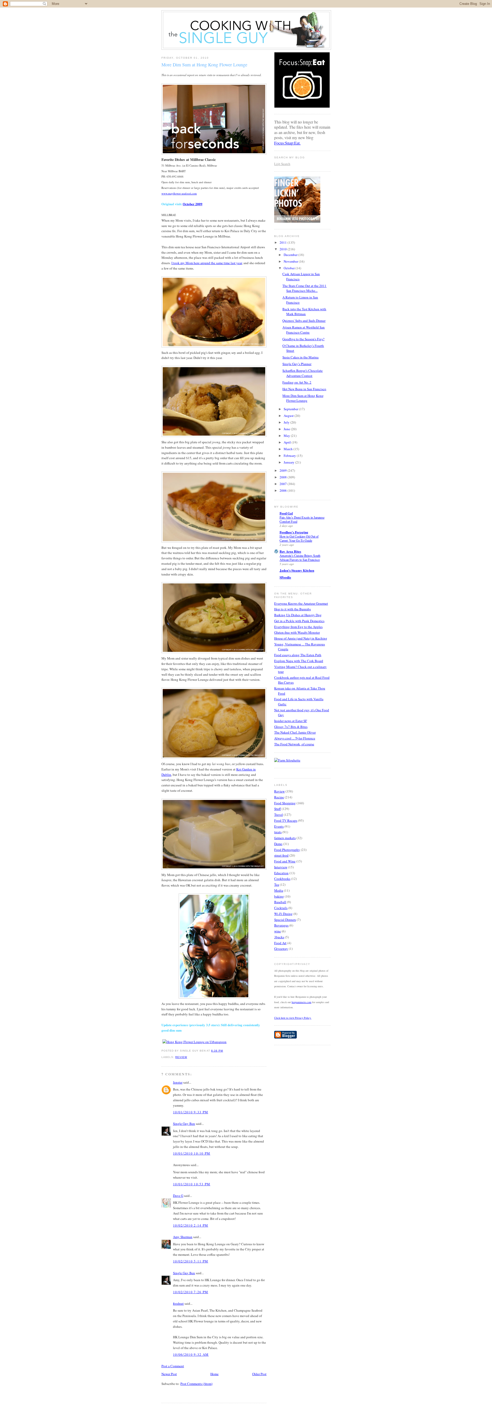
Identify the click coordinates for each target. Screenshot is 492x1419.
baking (279, 896)
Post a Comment (172, 1366)
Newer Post (169, 1374)
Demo (278, 843)
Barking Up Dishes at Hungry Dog (298, 615)
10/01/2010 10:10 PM (191, 1153)
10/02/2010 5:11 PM (190, 1261)
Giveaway (281, 948)
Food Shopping (285, 803)
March (288, 449)
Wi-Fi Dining (283, 913)
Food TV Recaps (285, 820)
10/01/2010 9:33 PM (190, 1112)
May (287, 435)
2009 (284, 470)
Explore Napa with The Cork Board (298, 661)
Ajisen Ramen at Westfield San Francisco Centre (303, 330)
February (290, 455)
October (289, 268)
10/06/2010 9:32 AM (191, 1354)
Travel (278, 814)
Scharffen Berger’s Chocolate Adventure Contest (302, 373)
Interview (280, 867)
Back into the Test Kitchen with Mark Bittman (304, 311)
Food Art (280, 943)
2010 (284, 249)
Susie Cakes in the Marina (300, 357)
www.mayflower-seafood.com (179, 193)
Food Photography (287, 849)
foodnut (178, 1303)
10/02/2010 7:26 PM (190, 1292)
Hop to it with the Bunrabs (292, 609)
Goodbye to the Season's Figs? (303, 339)
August (289, 415)
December (291, 254)
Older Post (259, 1374)
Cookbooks (282, 878)
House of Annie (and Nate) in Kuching (300, 638)
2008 (284, 477)
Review (181, 1057)
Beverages (281, 925)
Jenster (177, 1082)
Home (214, 1374)
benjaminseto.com (301, 1002)
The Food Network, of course (294, 744)
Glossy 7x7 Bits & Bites (291, 726)
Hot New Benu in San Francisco (304, 389)
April (288, 442)
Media (278, 890)
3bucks (279, 937)
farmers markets (285, 838)
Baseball (280, 902)
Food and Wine (284, 861)
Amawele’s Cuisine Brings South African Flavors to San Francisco (300, 557)
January (289, 462)
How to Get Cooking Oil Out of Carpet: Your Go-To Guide (299, 538)
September (291, 409)
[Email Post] (224, 1050)
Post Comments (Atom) (196, 1383)
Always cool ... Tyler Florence (294, 738)
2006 (284, 490)
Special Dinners (285, 919)
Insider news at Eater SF (290, 720)
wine (277, 931)
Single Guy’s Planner (296, 364)
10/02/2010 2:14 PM (190, 1225)
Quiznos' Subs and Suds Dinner (303, 320)
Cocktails (281, 908)
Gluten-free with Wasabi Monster (297, 632)
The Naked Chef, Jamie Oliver (295, 732)
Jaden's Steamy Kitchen (297, 570)
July (287, 422)
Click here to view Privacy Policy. (292, 1018)
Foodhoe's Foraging (294, 532)
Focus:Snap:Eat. (287, 143)
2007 (284, 483)
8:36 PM (217, 1050)
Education (281, 873)
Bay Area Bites (290, 551)
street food (281, 855)
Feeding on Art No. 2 (296, 382)
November (291, 261)
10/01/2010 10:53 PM (191, 1184)
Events (279, 826)
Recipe (279, 797)
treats (278, 832)
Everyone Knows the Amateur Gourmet (301, 603)
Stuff (277, 808)
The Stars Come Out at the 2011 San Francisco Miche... (304, 288)
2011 (284, 242)
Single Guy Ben (184, 1123)
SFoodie (285, 577)
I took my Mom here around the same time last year (206, 263)
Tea (276, 884)
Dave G (178, 1195)
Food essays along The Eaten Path (297, 655)
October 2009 (192, 203)
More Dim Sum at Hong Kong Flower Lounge (204, 64)
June (287, 429)
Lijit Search (282, 163)
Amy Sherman (182, 1237)
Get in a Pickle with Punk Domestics (299, 621)
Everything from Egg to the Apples (298, 626)
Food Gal (286, 513)
